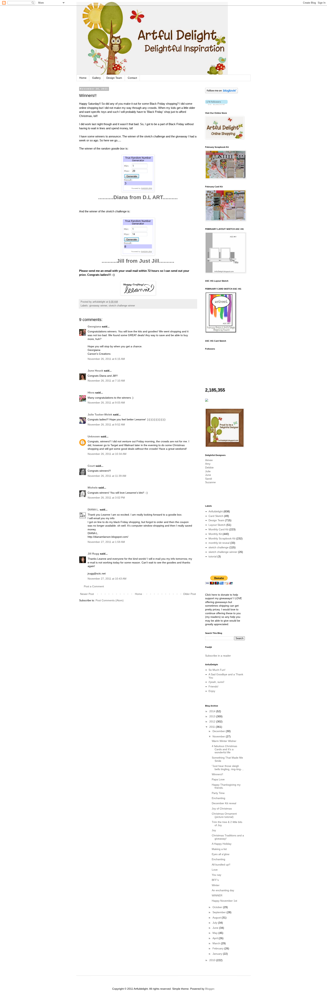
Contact (132, 77)
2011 (212, 726)
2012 (212, 721)
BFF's (215, 879)
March (217, 943)
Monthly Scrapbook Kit (222, 538)
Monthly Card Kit (218, 529)
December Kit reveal (224, 803)
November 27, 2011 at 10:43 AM (107, 578)
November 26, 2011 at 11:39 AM (107, 475)
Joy (214, 830)
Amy (207, 463)
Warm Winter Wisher (224, 740)
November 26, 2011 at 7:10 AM (106, 380)
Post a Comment (94, 586)
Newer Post (87, 593)
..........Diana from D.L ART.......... (138, 197)
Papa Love (218, 779)
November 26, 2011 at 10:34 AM (107, 453)
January (218, 953)
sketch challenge (219, 547)
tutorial (213, 556)
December (219, 731)
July (215, 922)
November (219, 736)
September (220, 912)
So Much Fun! (217, 669)
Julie (208, 471)
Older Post (189, 593)
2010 (212, 960)
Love (215, 869)
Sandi (208, 478)
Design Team (114, 77)
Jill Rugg (93, 553)
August (217, 917)
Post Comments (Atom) (110, 600)
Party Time (218, 793)
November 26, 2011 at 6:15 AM (106, 358)
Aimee (209, 460)
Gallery (96, 77)
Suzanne (210, 482)
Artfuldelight (216, 511)
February (218, 948)
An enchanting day (223, 890)
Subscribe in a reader (218, 655)
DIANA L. (93, 509)
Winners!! (217, 774)
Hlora (91, 392)
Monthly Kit (215, 533)
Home (82, 77)
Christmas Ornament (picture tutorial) (224, 815)
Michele (93, 487)
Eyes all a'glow (220, 854)
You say (216, 874)
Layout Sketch (217, 524)
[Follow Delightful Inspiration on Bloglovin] (221, 92)
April (216, 938)
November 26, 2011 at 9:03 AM (106, 402)
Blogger (209, 988)
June (208, 474)
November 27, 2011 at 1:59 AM (106, 541)
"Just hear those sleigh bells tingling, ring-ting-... (228, 767)
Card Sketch (216, 515)
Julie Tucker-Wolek (100, 414)
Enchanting (218, 798)
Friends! (213, 686)
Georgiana (94, 326)
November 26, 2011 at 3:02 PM (106, 497)
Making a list (219, 849)
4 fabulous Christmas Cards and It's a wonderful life (224, 749)
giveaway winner (98, 305)
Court (91, 465)
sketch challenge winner (122, 305)
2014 (212, 711)
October (218, 907)
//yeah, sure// (216, 681)
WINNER (217, 895)
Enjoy (212, 691)
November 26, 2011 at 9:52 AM (106, 424)
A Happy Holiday (221, 843)
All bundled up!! (221, 864)
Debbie (209, 467)
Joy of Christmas (222, 808)
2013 (212, 716)
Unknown (94, 436)
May (215, 932)
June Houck (95, 370)
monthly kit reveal (219, 542)
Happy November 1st (224, 900)
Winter (216, 885)
